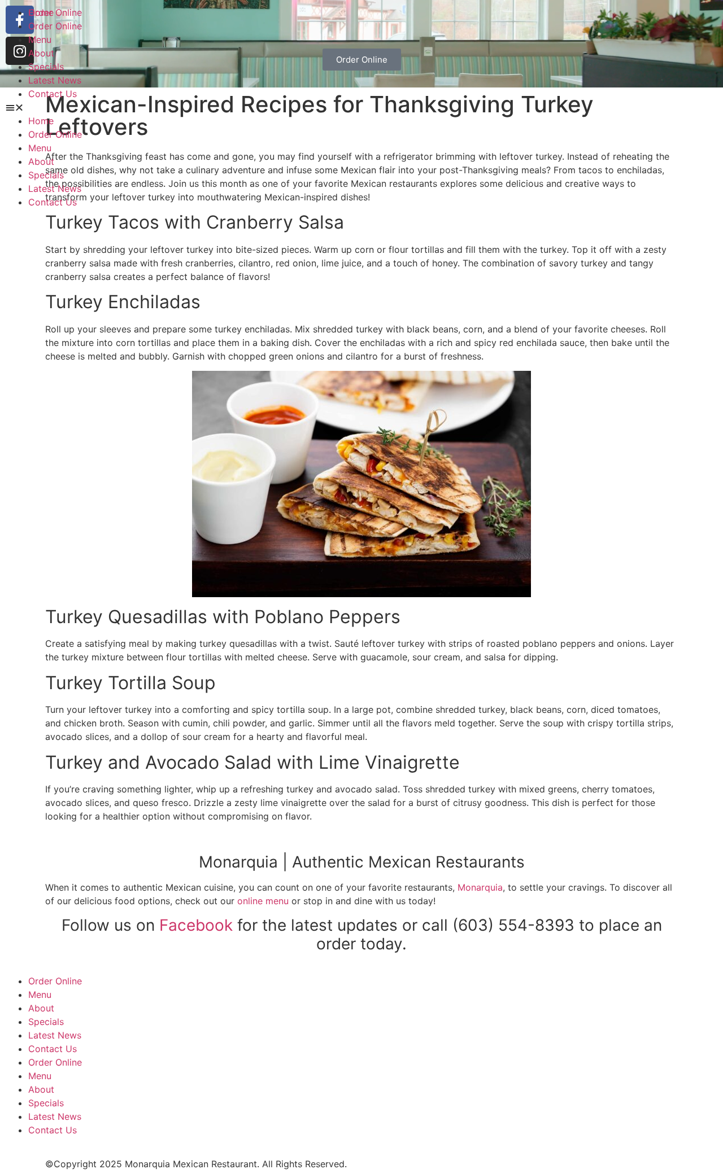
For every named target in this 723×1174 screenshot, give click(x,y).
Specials (46, 66)
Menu (39, 39)
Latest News (54, 80)
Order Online (55, 26)
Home (41, 12)
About (41, 53)
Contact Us (52, 93)
